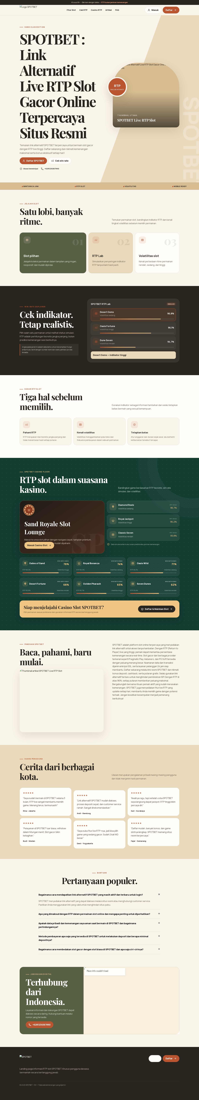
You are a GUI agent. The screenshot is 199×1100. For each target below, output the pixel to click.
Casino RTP (96, 10)
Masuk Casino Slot (37, 545)
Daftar (169, 10)
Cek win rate (61, 160)
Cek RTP (83, 10)
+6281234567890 (41, 1024)
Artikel (108, 10)
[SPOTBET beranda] (30, 10)
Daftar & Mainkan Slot (157, 609)
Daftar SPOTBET (35, 160)
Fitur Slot (71, 10)
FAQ (117, 10)
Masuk (155, 10)
